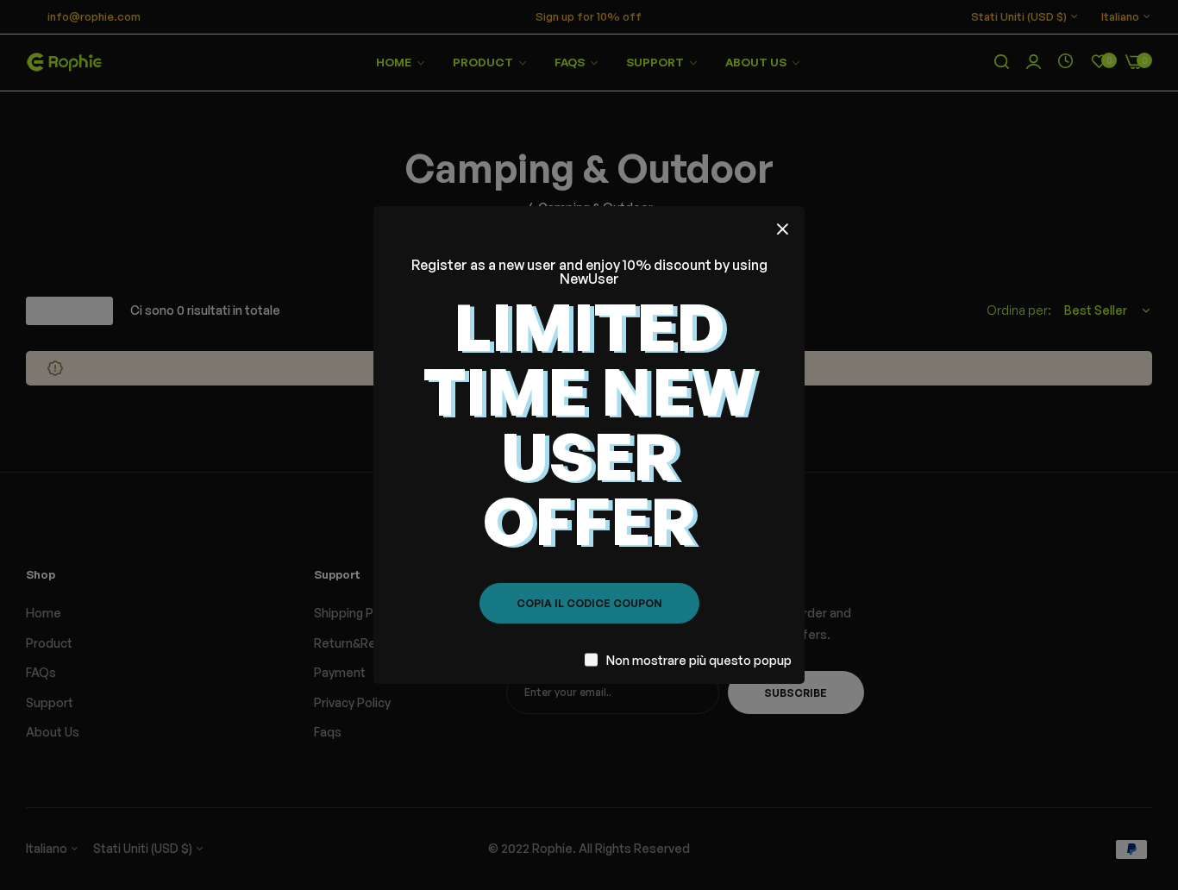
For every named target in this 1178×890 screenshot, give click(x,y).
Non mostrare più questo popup (699, 660)
